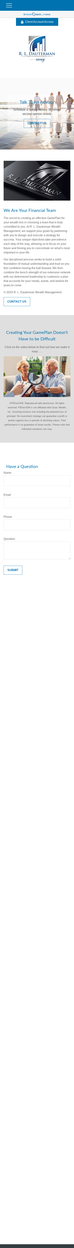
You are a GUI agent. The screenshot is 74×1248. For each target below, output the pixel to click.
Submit (12, 570)
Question (9, 538)
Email (7, 494)
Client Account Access (39, 21)
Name (7, 472)
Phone (8, 516)
